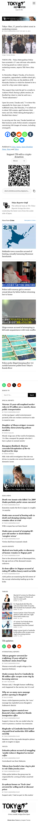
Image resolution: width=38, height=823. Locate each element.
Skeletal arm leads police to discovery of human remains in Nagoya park (18, 551)
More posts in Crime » (30, 220)
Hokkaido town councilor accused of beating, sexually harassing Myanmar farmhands (17, 254)
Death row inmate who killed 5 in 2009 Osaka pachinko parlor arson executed (19, 500)
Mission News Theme (13, 820)
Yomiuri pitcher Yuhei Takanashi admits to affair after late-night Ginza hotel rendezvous (24, 614)
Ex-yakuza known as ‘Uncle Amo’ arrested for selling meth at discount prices (18, 787)
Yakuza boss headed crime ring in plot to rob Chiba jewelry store (18, 767)
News (9, 149)
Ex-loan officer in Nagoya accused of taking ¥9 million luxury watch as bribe (19, 569)
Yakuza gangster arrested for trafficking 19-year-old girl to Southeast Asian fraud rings (14, 658)
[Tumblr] (30, 134)
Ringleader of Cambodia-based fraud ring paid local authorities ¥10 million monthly (18, 731)
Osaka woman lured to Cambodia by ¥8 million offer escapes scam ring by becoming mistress (24, 632)
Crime (13, 147)
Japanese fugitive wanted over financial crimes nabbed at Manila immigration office (16, 713)
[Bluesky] (21, 140)
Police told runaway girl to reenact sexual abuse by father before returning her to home (18, 292)
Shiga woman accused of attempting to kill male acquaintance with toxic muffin (19, 328)
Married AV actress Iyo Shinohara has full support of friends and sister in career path (24, 597)
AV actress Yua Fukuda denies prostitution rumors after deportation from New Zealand (23, 623)
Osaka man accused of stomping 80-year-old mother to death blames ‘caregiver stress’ (17, 533)
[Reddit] (19, 134)
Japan (18, 147)
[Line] (16, 140)
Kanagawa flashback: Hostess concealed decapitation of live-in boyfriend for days (16, 448)
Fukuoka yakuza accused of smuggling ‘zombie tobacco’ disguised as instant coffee (18, 753)
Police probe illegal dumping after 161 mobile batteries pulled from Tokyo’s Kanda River (18, 365)
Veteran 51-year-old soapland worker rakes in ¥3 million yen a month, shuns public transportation (19, 407)
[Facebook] (7, 134)
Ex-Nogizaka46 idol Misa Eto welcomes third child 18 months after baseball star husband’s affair (25, 606)
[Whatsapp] (24, 134)
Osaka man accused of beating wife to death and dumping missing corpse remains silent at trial (18, 518)
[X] (13, 134)
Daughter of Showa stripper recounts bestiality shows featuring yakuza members (18, 427)
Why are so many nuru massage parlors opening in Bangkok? (16, 693)
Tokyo (16, 149)
